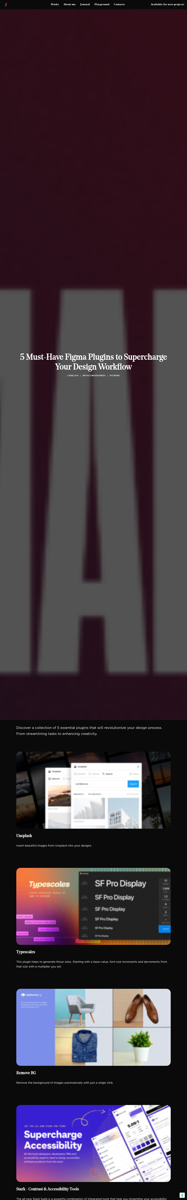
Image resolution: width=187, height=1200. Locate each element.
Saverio (116, 376)
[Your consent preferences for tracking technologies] (182, 1195)
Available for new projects (167, 4)
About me (70, 4)
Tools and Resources (95, 376)
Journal (85, 4)
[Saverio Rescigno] (6, 4)
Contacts (119, 4)
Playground (101, 4)
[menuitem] (55, 4)
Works (55, 4)
